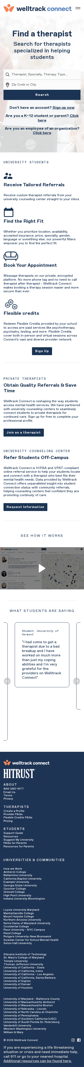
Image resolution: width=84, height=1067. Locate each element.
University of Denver (17, 984)
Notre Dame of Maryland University (27, 923)
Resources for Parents (19, 846)
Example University (16, 882)
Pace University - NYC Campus (24, 929)
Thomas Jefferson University (23, 964)
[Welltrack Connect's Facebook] (78, 1040)
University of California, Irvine (23, 971)
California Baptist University (23, 878)
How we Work (13, 868)
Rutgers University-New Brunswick (27, 936)
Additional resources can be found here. (38, 1061)
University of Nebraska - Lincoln (25, 1008)
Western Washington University (25, 1028)
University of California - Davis (24, 967)
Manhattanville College (19, 913)
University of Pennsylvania (21, 1015)
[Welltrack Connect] (38, 8)
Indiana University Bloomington (24, 898)
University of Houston (18, 987)
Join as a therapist (24, 432)
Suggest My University (19, 839)
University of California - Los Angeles (29, 974)
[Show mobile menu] (77, 8)
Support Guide (13, 833)
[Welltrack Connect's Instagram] (73, 1040)
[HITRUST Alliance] (42, 773)
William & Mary (13, 1032)
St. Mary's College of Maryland (24, 957)
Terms (8, 795)
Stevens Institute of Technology (25, 954)
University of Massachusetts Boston (28, 1005)
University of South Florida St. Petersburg (32, 1022)
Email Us (9, 792)
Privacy (8, 798)
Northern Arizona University (22, 919)
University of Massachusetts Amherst (29, 1002)
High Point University (17, 895)
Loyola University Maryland (21, 909)
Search (42, 94)
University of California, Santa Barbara (30, 977)
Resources (11, 836)
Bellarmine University (18, 875)
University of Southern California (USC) (30, 1018)
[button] (7, 681)
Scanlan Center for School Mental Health (31, 939)
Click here (42, 133)
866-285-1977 (14, 788)
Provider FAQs (13, 814)
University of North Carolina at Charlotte (31, 1012)
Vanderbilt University (17, 1025)
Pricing (8, 821)
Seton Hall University (18, 943)
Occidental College (16, 926)
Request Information (25, 506)
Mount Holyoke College (19, 916)
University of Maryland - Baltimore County (32, 998)
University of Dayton (17, 981)
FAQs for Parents (15, 843)
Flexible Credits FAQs (18, 817)
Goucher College (15, 888)
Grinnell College (14, 891)
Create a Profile (14, 811)
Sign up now (63, 107)
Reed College (12, 933)
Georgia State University (20, 885)
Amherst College (15, 872)
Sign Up (42, 351)
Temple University (16, 961)
